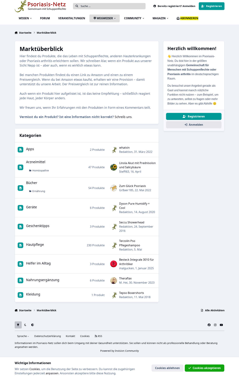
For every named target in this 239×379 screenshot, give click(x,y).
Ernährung (38, 191)
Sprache (22, 336)
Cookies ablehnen (167, 368)
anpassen (52, 373)
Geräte (31, 207)
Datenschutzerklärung (47, 336)
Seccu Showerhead (131, 222)
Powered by (119, 350)
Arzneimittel (35, 161)
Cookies (85, 336)
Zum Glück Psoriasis (132, 186)
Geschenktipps (37, 225)
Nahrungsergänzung (42, 279)
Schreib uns (123, 117)
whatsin (124, 147)
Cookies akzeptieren (207, 368)
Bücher (31, 182)
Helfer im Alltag (38, 263)
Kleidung (33, 294)
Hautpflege (35, 244)
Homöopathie (40, 170)
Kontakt (70, 336)
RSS (99, 336)
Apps (30, 149)
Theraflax (125, 278)
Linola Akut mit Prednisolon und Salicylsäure (137, 165)
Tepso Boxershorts (131, 293)
